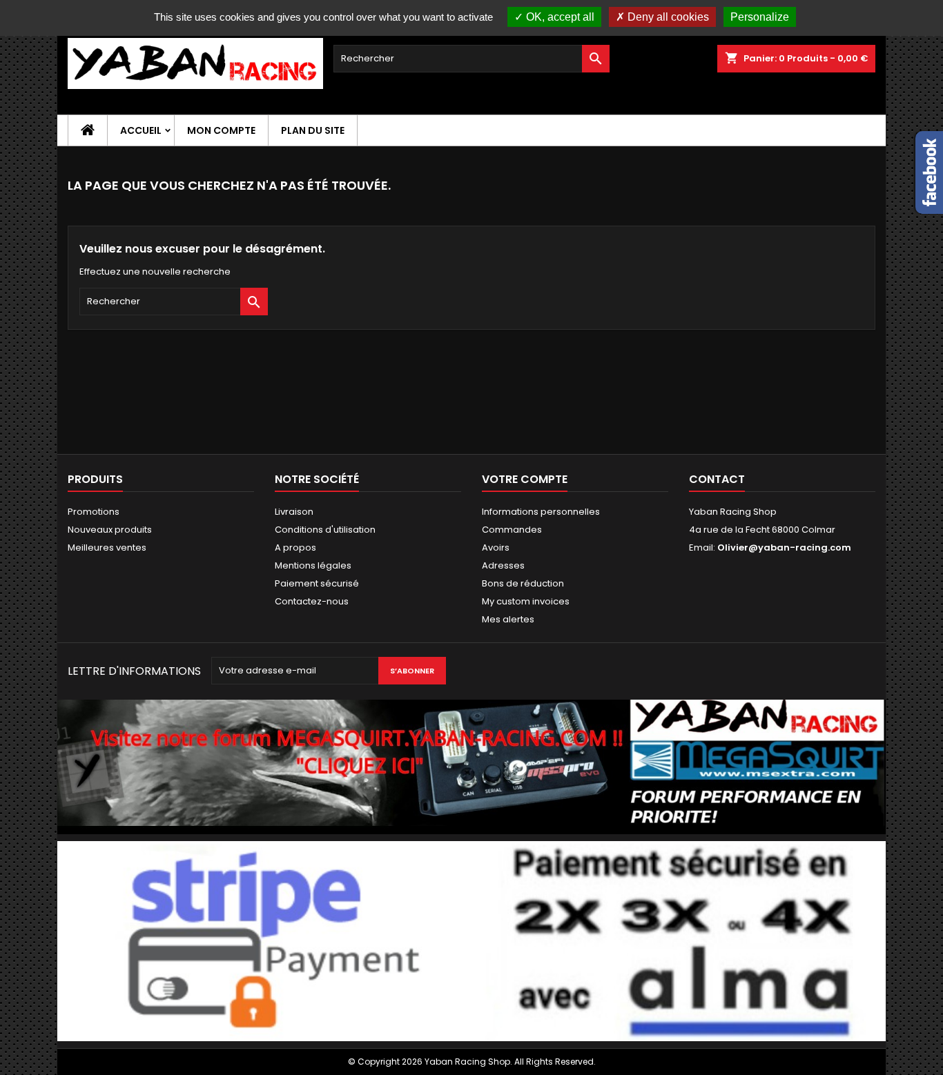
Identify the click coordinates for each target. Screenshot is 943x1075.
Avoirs (495, 547)
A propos (295, 547)
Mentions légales (313, 565)
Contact (717, 479)
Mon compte (221, 130)
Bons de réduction (523, 583)
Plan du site (312, 130)
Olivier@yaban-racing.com (784, 547)
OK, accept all (558, 17)
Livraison (294, 511)
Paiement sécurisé (317, 583)
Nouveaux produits (110, 529)
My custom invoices (526, 601)
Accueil (141, 130)
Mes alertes (508, 619)
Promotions (93, 511)
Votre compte (524, 479)
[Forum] (471, 766)
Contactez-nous (312, 601)
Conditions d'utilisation (325, 529)
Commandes (512, 529)
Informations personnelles (541, 511)
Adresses (503, 565)
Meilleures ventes (107, 547)
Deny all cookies (667, 17)
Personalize (759, 17)
